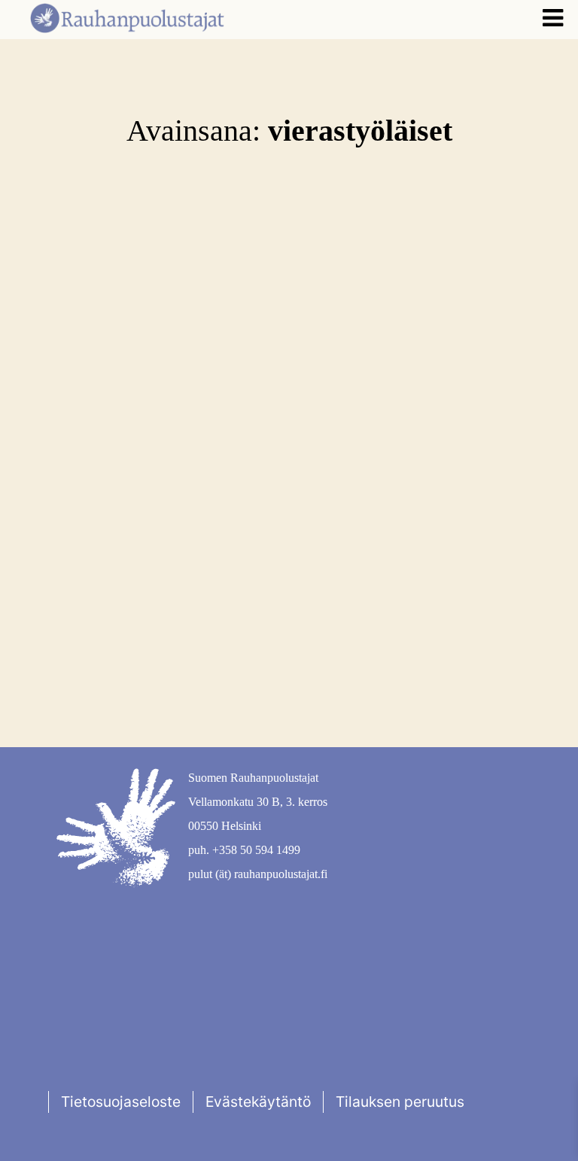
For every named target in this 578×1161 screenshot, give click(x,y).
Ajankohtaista (101, 587)
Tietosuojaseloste (121, 1102)
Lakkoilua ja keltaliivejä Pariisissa (182, 613)
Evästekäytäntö (258, 1102)
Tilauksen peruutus (400, 1102)
